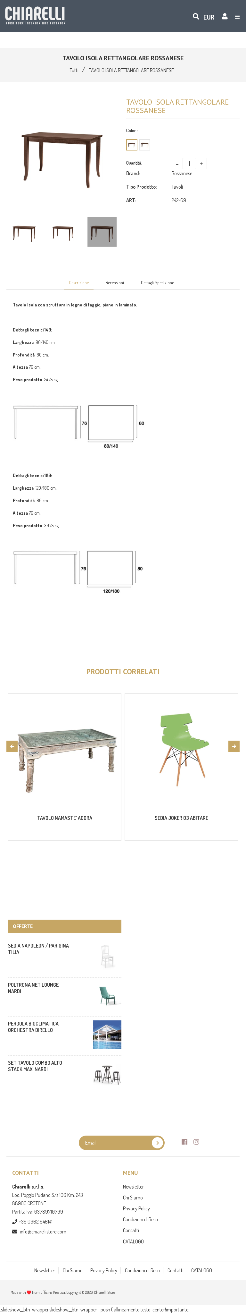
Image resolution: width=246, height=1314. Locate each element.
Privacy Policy (136, 1208)
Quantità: (134, 163)
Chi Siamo (133, 1197)
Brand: (133, 173)
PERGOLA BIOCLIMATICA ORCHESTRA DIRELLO (33, 1026)
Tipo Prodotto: (141, 187)
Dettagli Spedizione (157, 282)
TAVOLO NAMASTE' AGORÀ (64, 818)
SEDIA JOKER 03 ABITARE (181, 818)
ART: (131, 200)
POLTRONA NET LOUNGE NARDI (33, 988)
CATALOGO (133, 1241)
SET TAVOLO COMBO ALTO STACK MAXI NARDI (35, 1066)
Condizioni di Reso (140, 1219)
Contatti (131, 1230)
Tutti (74, 70)
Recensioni (115, 282)
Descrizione (79, 282)
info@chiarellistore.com (43, 1231)
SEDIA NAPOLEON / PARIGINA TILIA (38, 948)
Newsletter (133, 1186)
